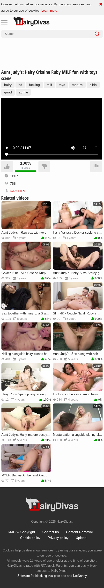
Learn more (49, 10)
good (8, 92)
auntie (23, 92)
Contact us (50, 532)
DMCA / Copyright (21, 532)
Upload (81, 537)
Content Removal (79, 532)
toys (62, 85)
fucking (34, 85)
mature (77, 85)
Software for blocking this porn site (41, 576)
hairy (8, 85)
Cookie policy (30, 537)
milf (49, 85)
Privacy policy (58, 537)
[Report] (96, 166)
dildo (93, 85)
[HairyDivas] (31, 21)
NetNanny (80, 576)
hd (20, 85)
